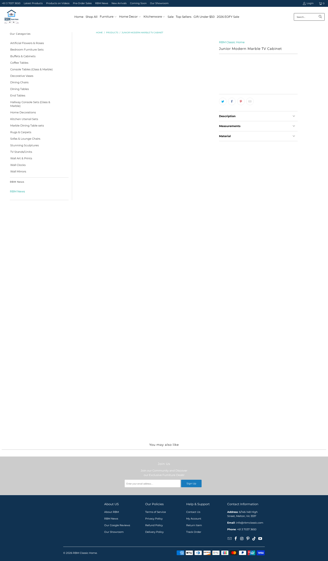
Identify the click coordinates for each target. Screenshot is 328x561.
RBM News (101, 3)
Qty (221, 67)
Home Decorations (23, 112)
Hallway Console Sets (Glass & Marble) (30, 104)
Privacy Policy (154, 518)
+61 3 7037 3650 (11, 3)
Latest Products (33, 3)
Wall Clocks (18, 165)
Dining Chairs (19, 82)
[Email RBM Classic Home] (229, 539)
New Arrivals (119, 3)
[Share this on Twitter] (223, 101)
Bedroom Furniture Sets (27, 49)
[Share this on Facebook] (232, 101)
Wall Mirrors (18, 171)
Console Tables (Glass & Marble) (31, 69)
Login (310, 3)
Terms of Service (155, 512)
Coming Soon (138, 3)
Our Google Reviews (117, 525)
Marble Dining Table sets (27, 125)
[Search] (320, 17)
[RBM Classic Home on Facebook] (235, 539)
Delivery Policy (154, 532)
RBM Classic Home (232, 42)
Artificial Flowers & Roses (27, 43)
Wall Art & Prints (21, 158)
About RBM (111, 512)
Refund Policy (154, 525)
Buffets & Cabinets (23, 56)
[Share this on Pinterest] (241, 101)
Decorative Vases (21, 76)
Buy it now (278, 83)
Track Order (193, 532)
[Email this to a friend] (250, 101)
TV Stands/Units (21, 151)
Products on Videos (58, 3)
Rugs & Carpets (20, 132)
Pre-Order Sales (82, 3)
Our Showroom (159, 3)
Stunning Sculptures (24, 145)
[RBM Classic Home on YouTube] (260, 539)
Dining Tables (19, 89)
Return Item (194, 525)
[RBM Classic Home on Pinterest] (248, 539)
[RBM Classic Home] (11, 17)
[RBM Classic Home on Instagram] (241, 539)
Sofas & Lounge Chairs (25, 138)
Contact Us (193, 512)
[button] (108, 16)
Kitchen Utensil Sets (24, 119)
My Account (193, 518)
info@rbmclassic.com (249, 522)
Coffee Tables (19, 62)
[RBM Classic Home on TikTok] (254, 539)
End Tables (17, 95)
